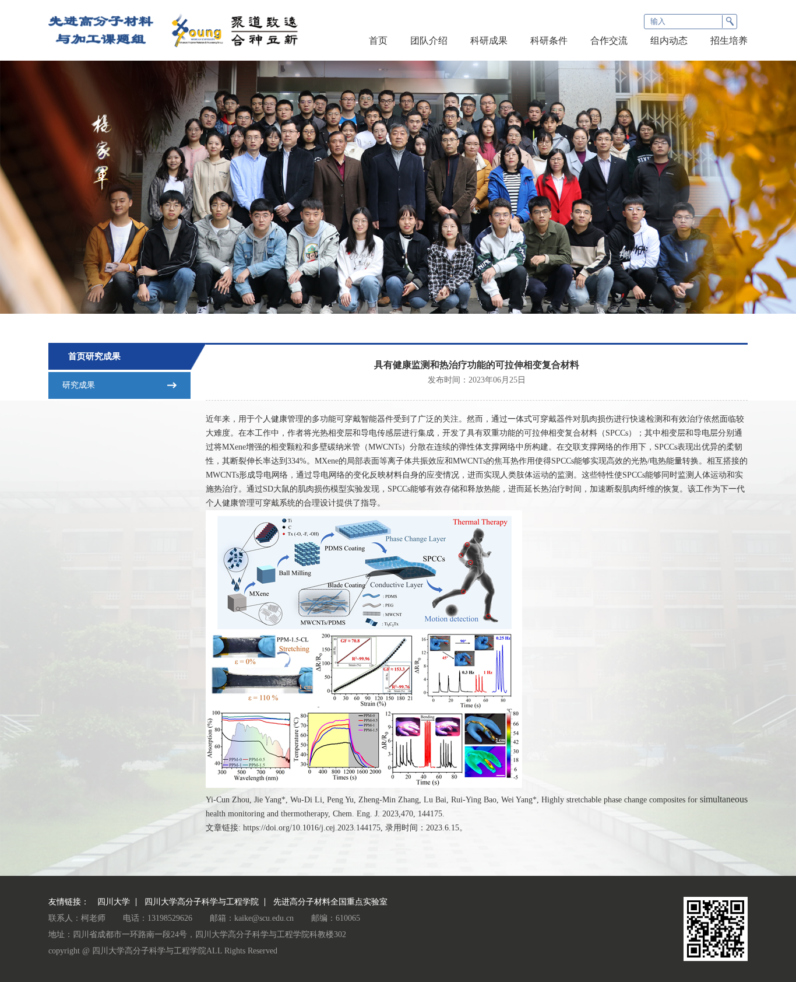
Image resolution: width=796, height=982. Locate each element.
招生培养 (729, 40)
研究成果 (78, 385)
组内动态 (669, 40)
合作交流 (609, 40)
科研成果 (489, 40)
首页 (378, 40)
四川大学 (113, 902)
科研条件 (549, 40)
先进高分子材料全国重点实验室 (330, 902)
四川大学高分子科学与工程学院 (202, 902)
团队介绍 (429, 40)
